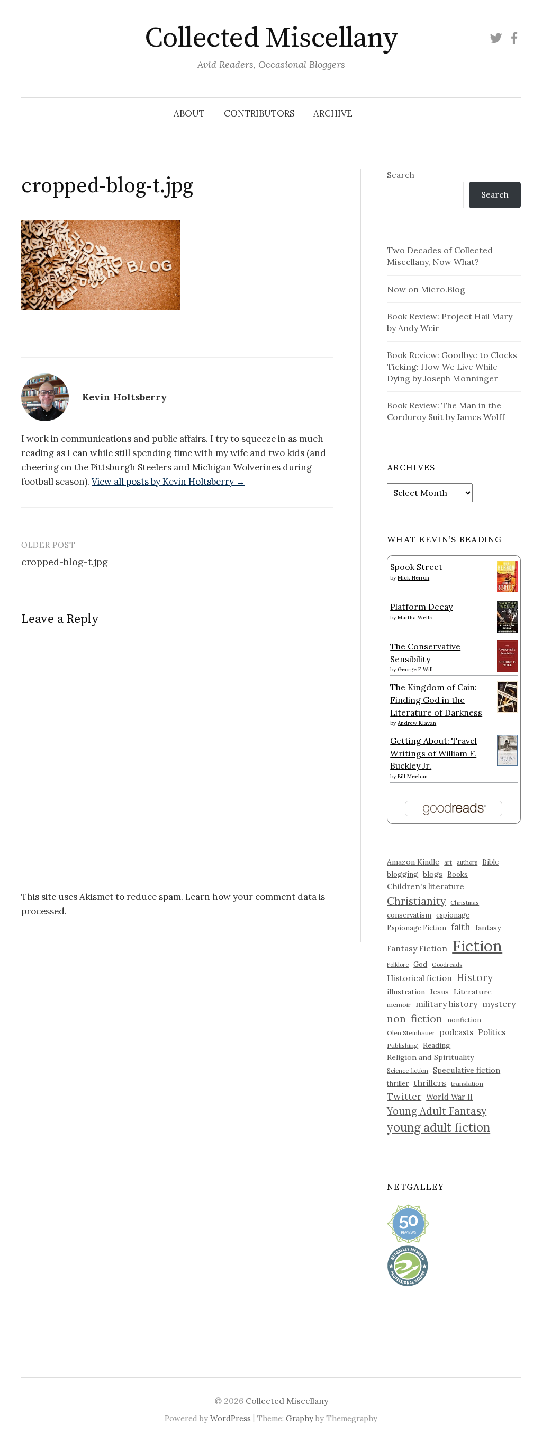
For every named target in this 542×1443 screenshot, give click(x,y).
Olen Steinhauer (411, 1033)
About (189, 113)
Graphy (299, 1418)
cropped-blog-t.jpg (64, 562)
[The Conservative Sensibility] (507, 654)
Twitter (404, 1096)
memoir (399, 1005)
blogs (432, 874)
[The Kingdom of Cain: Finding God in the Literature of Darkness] (507, 696)
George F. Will (415, 669)
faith (461, 927)
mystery (499, 1004)
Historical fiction (419, 978)
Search (400, 175)
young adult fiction (438, 1127)
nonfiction (464, 1020)
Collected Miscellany (271, 38)
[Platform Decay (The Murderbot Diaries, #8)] (507, 616)
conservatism (409, 915)
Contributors (259, 113)
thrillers (429, 1082)
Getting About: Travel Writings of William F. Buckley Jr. (433, 753)
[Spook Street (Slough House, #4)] (507, 575)
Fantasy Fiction (417, 948)
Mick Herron (413, 577)
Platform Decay (421, 606)
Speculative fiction (466, 1070)
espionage (452, 915)
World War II (449, 1097)
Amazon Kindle (413, 862)
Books (457, 874)
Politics (491, 1032)
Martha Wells (415, 617)
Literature (473, 991)
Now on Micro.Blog (426, 289)
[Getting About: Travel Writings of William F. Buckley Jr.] (507, 749)
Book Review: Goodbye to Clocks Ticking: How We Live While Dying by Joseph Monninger (452, 367)
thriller (398, 1083)
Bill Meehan (413, 776)
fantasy (488, 927)
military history (446, 1004)
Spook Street (416, 567)
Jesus (439, 991)
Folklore (398, 964)
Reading (436, 1045)
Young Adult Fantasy (436, 1110)
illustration (406, 991)
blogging (402, 874)
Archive (333, 113)
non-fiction (414, 1018)
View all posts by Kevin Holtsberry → (168, 481)
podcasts (456, 1032)
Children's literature (425, 886)
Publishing (402, 1045)
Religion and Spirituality (430, 1057)
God (420, 964)
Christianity (416, 900)
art (448, 862)
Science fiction (407, 1070)
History (475, 977)
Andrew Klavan (417, 722)
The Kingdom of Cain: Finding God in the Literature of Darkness (436, 699)
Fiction (477, 946)
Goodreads (447, 964)
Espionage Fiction (416, 927)
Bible (490, 862)
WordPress (230, 1418)
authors (467, 862)
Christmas (464, 902)
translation (467, 1084)
